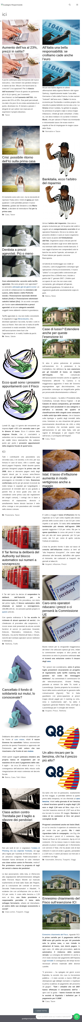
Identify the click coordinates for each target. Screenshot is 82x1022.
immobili (50, 961)
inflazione (56, 564)
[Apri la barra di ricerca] (69, 4)
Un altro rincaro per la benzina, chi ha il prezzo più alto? (59, 756)
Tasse (7, 115)
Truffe (15, 644)
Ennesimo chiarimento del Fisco (55, 935)
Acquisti (48, 564)
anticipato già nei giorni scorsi (24, 287)
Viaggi (73, 860)
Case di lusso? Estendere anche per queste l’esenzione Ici (60, 333)
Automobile (49, 860)
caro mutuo (19, 740)
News (53, 296)
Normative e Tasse (52, 131)
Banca (47, 296)
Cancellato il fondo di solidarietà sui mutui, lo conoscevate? (18, 693)
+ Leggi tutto (41, 1011)
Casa (7, 215)
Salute (13, 336)
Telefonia (8, 644)
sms (49, 661)
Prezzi (64, 564)
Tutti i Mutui (21, 777)
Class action (10, 912)
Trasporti (66, 860)
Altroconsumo (23, 319)
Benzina (58, 860)
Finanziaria (9, 515)
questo (4, 612)
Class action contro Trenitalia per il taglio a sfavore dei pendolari (18, 816)
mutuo (30, 751)
